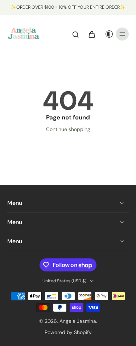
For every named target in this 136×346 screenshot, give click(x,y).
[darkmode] (107, 34)
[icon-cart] (91, 34)
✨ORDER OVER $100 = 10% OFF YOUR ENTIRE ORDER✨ (68, 7)
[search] (75, 34)
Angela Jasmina (77, 321)
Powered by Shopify (68, 332)
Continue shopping (68, 129)
